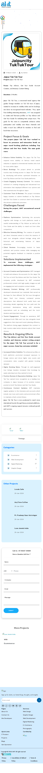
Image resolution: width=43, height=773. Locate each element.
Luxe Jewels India (21, 528)
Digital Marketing (23, 464)
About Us (5, 711)
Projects (4, 738)
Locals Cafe (19, 489)
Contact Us (5, 715)
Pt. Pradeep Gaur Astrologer (25, 515)
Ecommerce (23, 455)
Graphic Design (23, 468)
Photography (27, 728)
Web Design (27, 711)
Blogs (3, 741)
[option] (21, 639)
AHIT (28, 112)
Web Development (23, 459)
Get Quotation (7, 745)
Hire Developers (7, 718)
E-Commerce (27, 725)
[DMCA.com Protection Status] (6, 755)
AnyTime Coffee (21, 502)
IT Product (5, 734)
